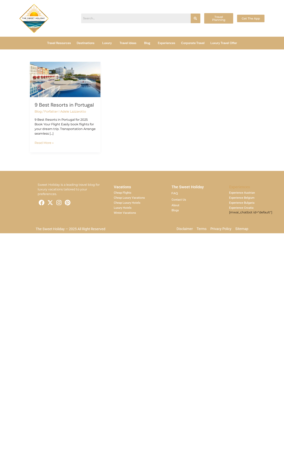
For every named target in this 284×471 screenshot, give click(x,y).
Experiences (166, 43)
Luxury (107, 43)
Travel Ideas (128, 43)
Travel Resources (59, 43)
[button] (86, 43)
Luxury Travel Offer (223, 43)
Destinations (85, 43)
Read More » (44, 143)
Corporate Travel (193, 43)
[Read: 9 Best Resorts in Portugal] (65, 79)
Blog (147, 43)
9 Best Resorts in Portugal (64, 105)
